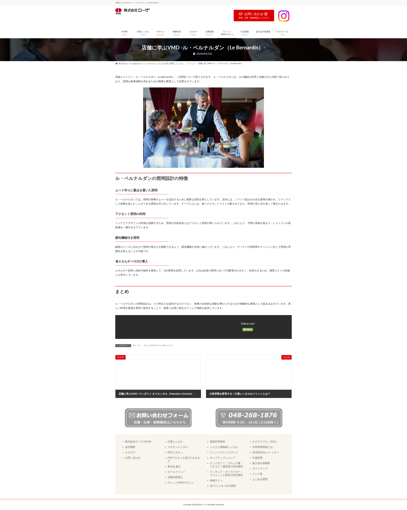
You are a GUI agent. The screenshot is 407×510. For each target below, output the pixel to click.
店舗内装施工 (175, 477)
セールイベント (176, 471)
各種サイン (216, 480)
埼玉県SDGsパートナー (265, 452)
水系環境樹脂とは (262, 447)
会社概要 (130, 447)
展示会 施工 (174, 466)
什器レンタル (175, 441)
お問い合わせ (132, 458)
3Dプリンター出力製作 (223, 486)
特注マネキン (175, 452)
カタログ (130, 452)
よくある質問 (260, 479)
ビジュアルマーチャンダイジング (158, 345)
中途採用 (257, 458)
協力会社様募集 (261, 463)
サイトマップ (260, 468)
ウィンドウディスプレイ (224, 452)
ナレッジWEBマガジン (181, 482)
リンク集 (257, 474)
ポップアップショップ (222, 458)
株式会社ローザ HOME (138, 441)
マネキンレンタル (178, 447)
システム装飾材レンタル (224, 447)
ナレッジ (136, 345)
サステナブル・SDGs (264, 441)
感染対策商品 (217, 441)
